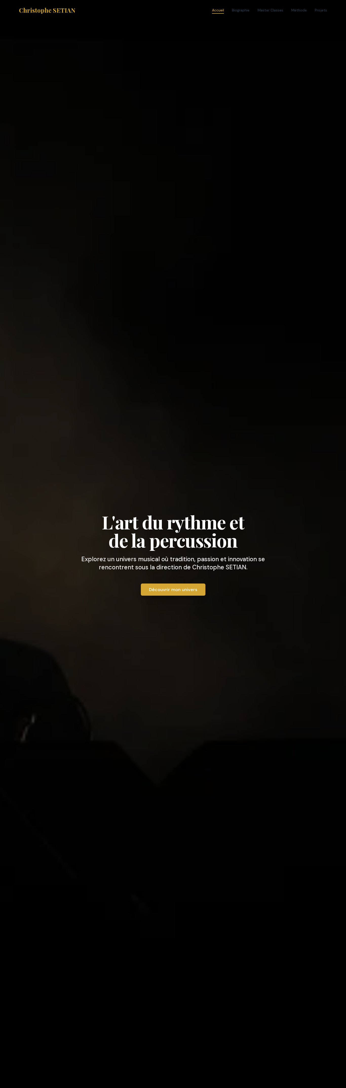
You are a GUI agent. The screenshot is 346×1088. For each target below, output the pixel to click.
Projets (321, 10)
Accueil (218, 10)
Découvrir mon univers (173, 590)
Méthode (299, 10)
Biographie (240, 10)
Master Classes (270, 10)
